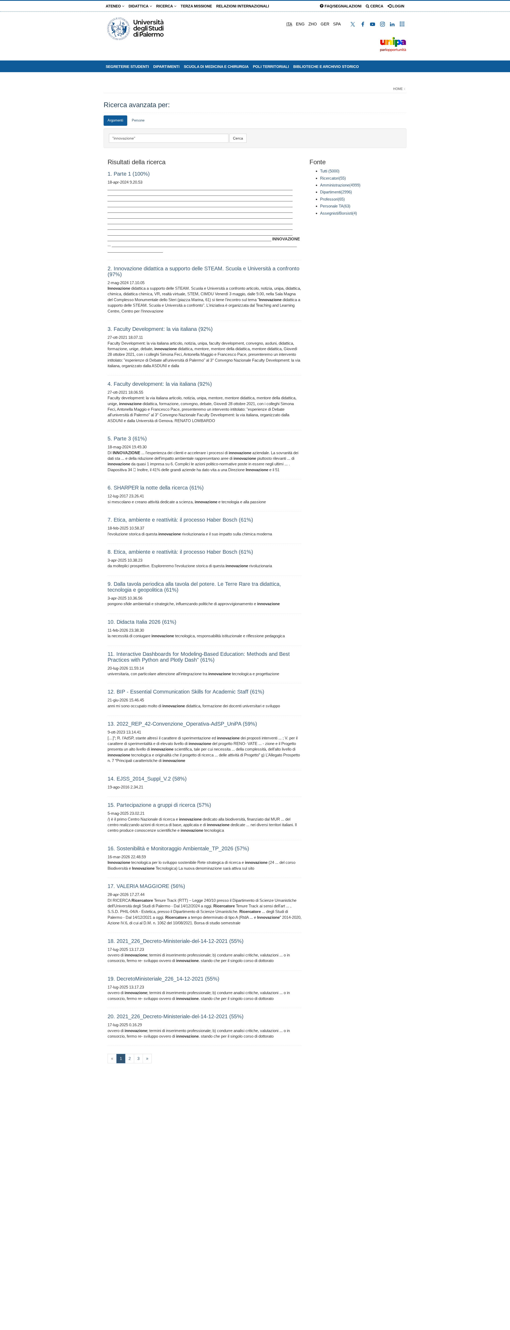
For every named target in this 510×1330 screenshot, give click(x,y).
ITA (289, 24)
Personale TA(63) (335, 206)
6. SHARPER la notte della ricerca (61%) (156, 488)
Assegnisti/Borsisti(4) (338, 213)
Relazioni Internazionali (242, 6)
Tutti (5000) (329, 171)
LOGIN (397, 6)
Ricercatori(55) (333, 178)
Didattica (139, 6)
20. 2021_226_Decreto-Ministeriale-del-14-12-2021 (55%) (176, 1016)
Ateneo (114, 6)
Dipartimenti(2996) (336, 192)
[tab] (115, 120)
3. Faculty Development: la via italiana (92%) (160, 329)
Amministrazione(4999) (340, 185)
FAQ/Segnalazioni (343, 6)
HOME (398, 89)
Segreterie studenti (127, 66)
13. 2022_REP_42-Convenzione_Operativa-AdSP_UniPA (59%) (182, 724)
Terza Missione (196, 6)
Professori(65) (332, 199)
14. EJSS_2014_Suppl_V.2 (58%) (147, 779)
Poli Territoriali (271, 66)
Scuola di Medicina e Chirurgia (216, 66)
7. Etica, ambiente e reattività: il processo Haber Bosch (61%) (180, 520)
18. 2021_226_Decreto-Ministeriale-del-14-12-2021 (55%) (176, 941)
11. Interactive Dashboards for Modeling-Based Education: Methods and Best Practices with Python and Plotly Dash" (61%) (199, 657)
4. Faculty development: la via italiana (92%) (160, 384)
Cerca (376, 6)
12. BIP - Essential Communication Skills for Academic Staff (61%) (186, 692)
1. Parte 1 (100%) (129, 174)
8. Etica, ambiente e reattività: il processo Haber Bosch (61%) (180, 552)
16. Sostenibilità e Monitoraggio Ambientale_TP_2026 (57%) (178, 848)
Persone (138, 120)
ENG (300, 24)
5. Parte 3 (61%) (127, 438)
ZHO (312, 24)
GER (325, 24)
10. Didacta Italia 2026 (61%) (142, 622)
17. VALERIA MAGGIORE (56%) (146, 886)
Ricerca (165, 6)
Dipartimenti (166, 66)
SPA (337, 24)
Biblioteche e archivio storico (326, 66)
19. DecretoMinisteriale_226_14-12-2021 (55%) (163, 979)
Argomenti (115, 120)
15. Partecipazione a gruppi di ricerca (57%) (159, 805)
